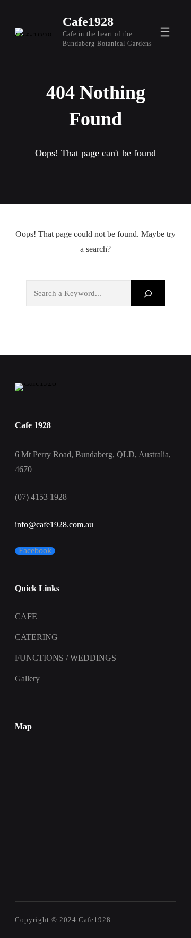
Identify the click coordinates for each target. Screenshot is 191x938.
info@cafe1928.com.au (54, 524)
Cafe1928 (88, 22)
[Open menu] (165, 32)
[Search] (148, 293)
